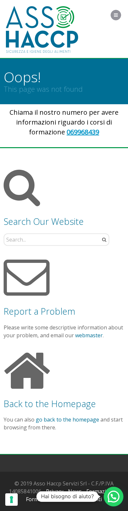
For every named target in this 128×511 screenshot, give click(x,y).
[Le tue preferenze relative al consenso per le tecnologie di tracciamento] (11, 499)
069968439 (83, 132)
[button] (113, 496)
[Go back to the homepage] (42, 29)
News (75, 491)
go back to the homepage (67, 419)
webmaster (89, 335)
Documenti (88, 499)
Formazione (101, 491)
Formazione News (48, 499)
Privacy (54, 491)
